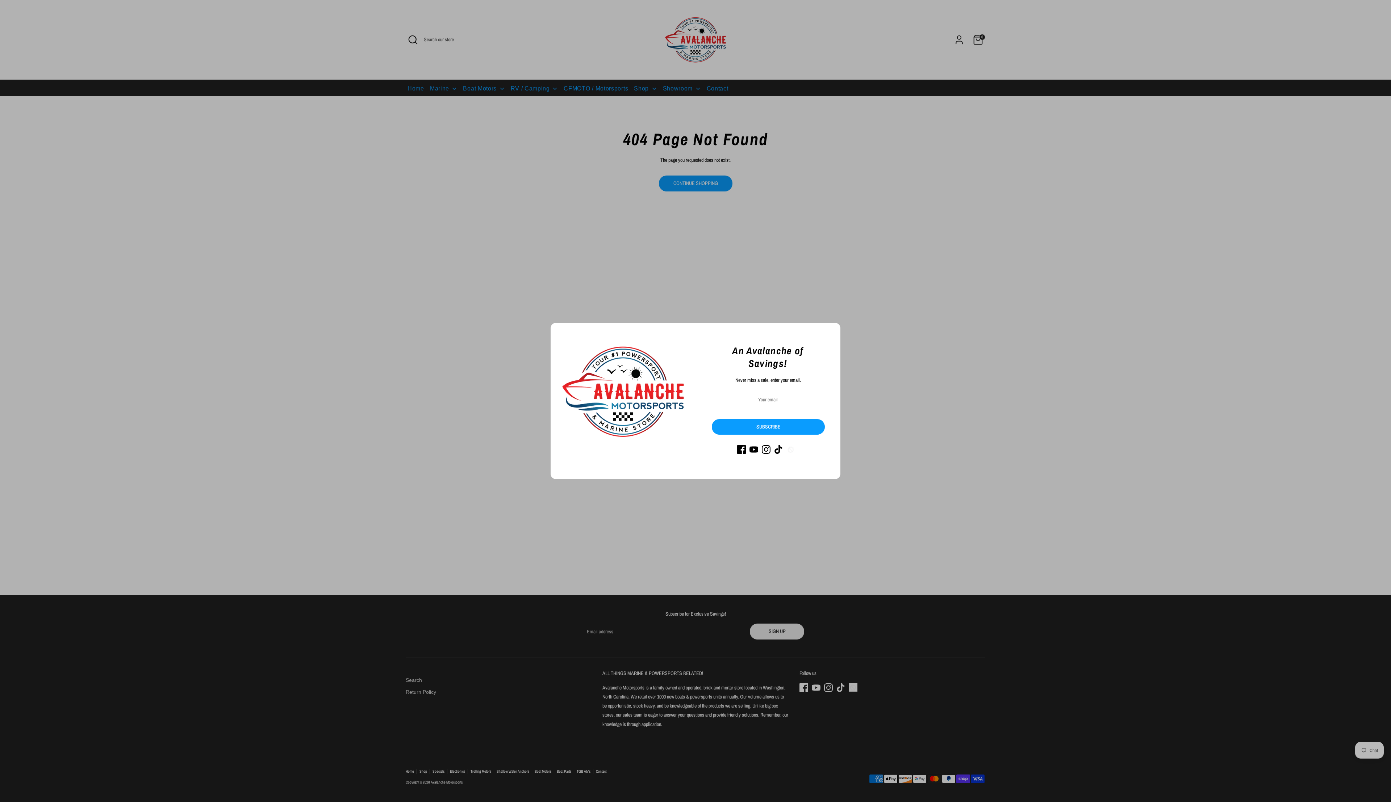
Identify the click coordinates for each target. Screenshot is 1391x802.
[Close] (831, 332)
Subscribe (768, 426)
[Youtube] (753, 449)
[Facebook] (741, 449)
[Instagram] (766, 449)
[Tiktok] (778, 449)
